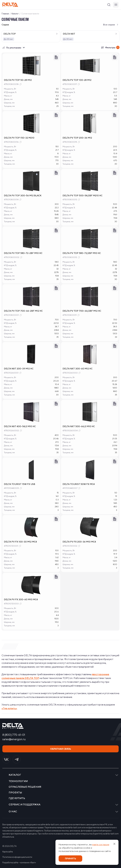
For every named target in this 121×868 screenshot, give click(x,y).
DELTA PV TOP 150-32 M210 (19, 137)
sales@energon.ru (14, 739)
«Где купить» (9, 708)
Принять (70, 858)
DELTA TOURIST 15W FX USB (19, 484)
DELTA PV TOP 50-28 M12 (18, 80)
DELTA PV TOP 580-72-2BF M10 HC (23, 253)
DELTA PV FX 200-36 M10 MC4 (79, 541)
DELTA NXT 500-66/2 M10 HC (79, 426)
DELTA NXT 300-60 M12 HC (77, 368)
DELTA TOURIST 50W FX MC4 (79, 484)
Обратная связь (60, 749)
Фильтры (112, 47)
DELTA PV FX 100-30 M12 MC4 (20, 541)
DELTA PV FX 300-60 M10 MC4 (21, 599)
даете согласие (100, 844)
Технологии (18, 781)
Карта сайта (7, 851)
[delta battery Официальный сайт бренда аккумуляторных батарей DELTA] (10, 5)
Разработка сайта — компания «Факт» (19, 862)
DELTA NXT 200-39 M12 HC (18, 368)
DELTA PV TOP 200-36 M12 (77, 137)
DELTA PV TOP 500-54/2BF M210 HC (82, 195)
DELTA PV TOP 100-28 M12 (77, 80)
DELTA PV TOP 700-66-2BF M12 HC (23, 311)
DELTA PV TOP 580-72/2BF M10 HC (82, 253)
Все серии (109, 24)
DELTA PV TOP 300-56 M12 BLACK (22, 195)
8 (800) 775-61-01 (13, 734)
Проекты (15, 792)
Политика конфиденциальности (17, 857)
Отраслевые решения (25, 787)
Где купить (17, 798)
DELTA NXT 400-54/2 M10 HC (20, 426)
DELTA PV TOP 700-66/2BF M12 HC (82, 311)
